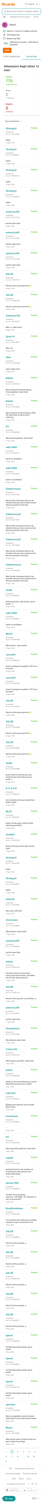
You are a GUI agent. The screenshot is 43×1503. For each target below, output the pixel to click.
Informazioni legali (13, 1474)
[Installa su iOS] (12, 1490)
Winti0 (9, 633)
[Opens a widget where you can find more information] (9, 1499)
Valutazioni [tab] (31, 57)
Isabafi (9, 1157)
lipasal (9, 1335)
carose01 (11, 654)
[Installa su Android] (30, 1490)
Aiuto (14, 1479)
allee (8, 357)
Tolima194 (11, 1049)
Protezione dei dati (30, 1474)
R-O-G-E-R (11, 788)
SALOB (9, 274)
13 (34, 1456)
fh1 (7, 426)
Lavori (29, 1479)
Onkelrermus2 (13, 488)
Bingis (9, 1427)
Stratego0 (11, 128)
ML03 (9, 811)
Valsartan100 (13, 315)
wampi (9, 961)
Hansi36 (10, 899)
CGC (10, 1468)
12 (28, 1456)
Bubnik (9, 378)
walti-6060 (11, 447)
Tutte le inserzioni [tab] (11, 57)
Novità (21, 1479)
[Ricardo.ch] (8, 4)
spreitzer (10, 1404)
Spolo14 (10, 336)
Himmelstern (13, 1028)
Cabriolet (11, 1093)
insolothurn (12, 1116)
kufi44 (9, 1070)
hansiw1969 (12, 1183)
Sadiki (9, 590)
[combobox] (21, 11)
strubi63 (10, 834)
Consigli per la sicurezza (16, 1484)
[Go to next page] (6, 1461)
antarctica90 (12, 211)
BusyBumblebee (14, 1208)
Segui (7, 50)
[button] (29, 4)
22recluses (12, 920)
